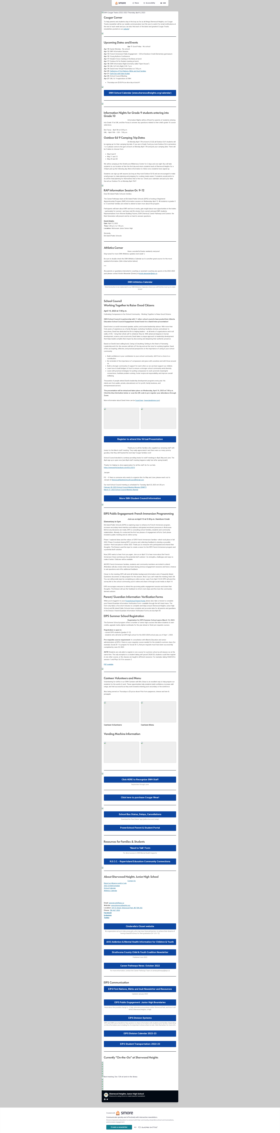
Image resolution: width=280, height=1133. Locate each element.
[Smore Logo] (120, 3)
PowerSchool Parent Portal (135, 601)
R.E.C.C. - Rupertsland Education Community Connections (140, 861)
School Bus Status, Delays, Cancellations (140, 814)
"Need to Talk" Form (140, 848)
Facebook (108, 913)
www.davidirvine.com (151, 400)
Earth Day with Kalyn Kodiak (120, 74)
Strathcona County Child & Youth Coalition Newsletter (140, 952)
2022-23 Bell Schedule (112, 886)
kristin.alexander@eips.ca (148, 273)
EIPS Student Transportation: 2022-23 (140, 1044)
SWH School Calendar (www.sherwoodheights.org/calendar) (140, 93)
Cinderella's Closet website (140, 926)
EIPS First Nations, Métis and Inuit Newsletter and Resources (140, 989)
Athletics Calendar (110, 891)
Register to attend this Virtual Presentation (140, 439)
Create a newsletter (119, 1127)
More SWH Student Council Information (140, 498)
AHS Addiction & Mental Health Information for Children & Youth (140, 942)
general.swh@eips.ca (116, 903)
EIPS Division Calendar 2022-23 (140, 1033)
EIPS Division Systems (140, 1018)
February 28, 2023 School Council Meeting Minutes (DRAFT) (125, 487)
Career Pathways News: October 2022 (140, 965)
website (126, 29)
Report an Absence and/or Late (115, 883)
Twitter (106, 918)
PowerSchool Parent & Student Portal (140, 827)
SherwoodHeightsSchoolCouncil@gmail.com (128, 480)
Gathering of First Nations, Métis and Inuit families (128, 71)
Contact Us (132, 881)
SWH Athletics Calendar (140, 282)
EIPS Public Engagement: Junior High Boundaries (140, 1002)
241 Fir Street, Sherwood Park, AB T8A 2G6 (127, 908)
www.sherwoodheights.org (120, 905)
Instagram (108, 915)
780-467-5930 (115, 910)
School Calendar (110, 888)
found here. (139, 400)
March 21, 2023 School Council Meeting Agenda (121, 490)
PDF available (108, 664)
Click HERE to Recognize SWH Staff (140, 779)
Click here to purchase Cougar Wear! (140, 797)
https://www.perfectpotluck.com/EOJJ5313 (119, 468)
